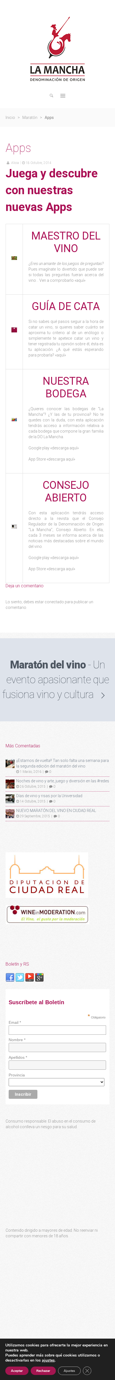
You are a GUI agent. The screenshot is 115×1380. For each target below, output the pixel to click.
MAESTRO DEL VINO (65, 242)
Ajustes (69, 1371)
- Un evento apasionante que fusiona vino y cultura (55, 680)
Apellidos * (18, 1057)
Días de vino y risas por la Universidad (49, 796)
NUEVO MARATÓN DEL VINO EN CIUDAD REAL (56, 810)
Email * (15, 1022)
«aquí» (80, 280)
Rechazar (43, 1371)
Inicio (10, 117)
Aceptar (17, 1371)
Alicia (15, 163)
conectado (54, 602)
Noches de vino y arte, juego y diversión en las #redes (62, 781)
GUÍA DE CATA (66, 306)
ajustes (48, 1360)
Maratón (29, 117)
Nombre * (17, 1040)
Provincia (17, 1075)
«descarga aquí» (64, 448)
